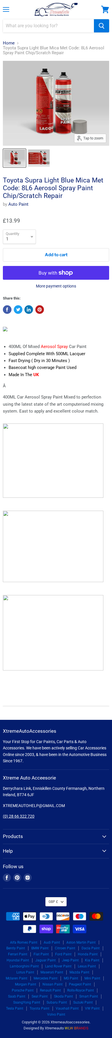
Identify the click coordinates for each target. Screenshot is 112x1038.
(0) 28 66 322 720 (18, 816)
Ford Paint (63, 954)
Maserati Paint (51, 972)
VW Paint (92, 1008)
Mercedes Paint (45, 978)
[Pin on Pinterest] (39, 309)
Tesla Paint (14, 1008)
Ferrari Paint (17, 954)
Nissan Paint (53, 984)
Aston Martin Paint (81, 942)
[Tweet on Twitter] (18, 309)
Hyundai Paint (18, 960)
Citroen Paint (65, 948)
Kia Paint (92, 960)
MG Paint (71, 978)
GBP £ (53, 902)
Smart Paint (88, 996)
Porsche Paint (23, 990)
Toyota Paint (39, 1008)
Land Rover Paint (58, 966)
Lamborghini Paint (24, 966)
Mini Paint (92, 978)
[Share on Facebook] (7, 309)
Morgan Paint (25, 984)
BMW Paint (40, 948)
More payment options (56, 286)
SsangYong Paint (26, 1002)
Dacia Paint (91, 948)
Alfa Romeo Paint (23, 942)
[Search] (101, 25)
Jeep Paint (70, 960)
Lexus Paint (87, 966)
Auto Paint (18, 204)
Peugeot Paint (80, 984)
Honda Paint (88, 954)
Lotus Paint (25, 972)
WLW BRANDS (76, 1028)
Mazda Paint (79, 972)
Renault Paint (50, 990)
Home (9, 43)
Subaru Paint (57, 1002)
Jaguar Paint (45, 960)
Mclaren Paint (16, 978)
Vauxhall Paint (67, 1008)
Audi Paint (52, 942)
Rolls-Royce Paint (80, 990)
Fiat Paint (41, 954)
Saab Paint (16, 996)
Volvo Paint (56, 1014)
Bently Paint (15, 948)
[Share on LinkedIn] (28, 309)
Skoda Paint (63, 996)
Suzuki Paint (83, 1002)
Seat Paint (40, 996)
